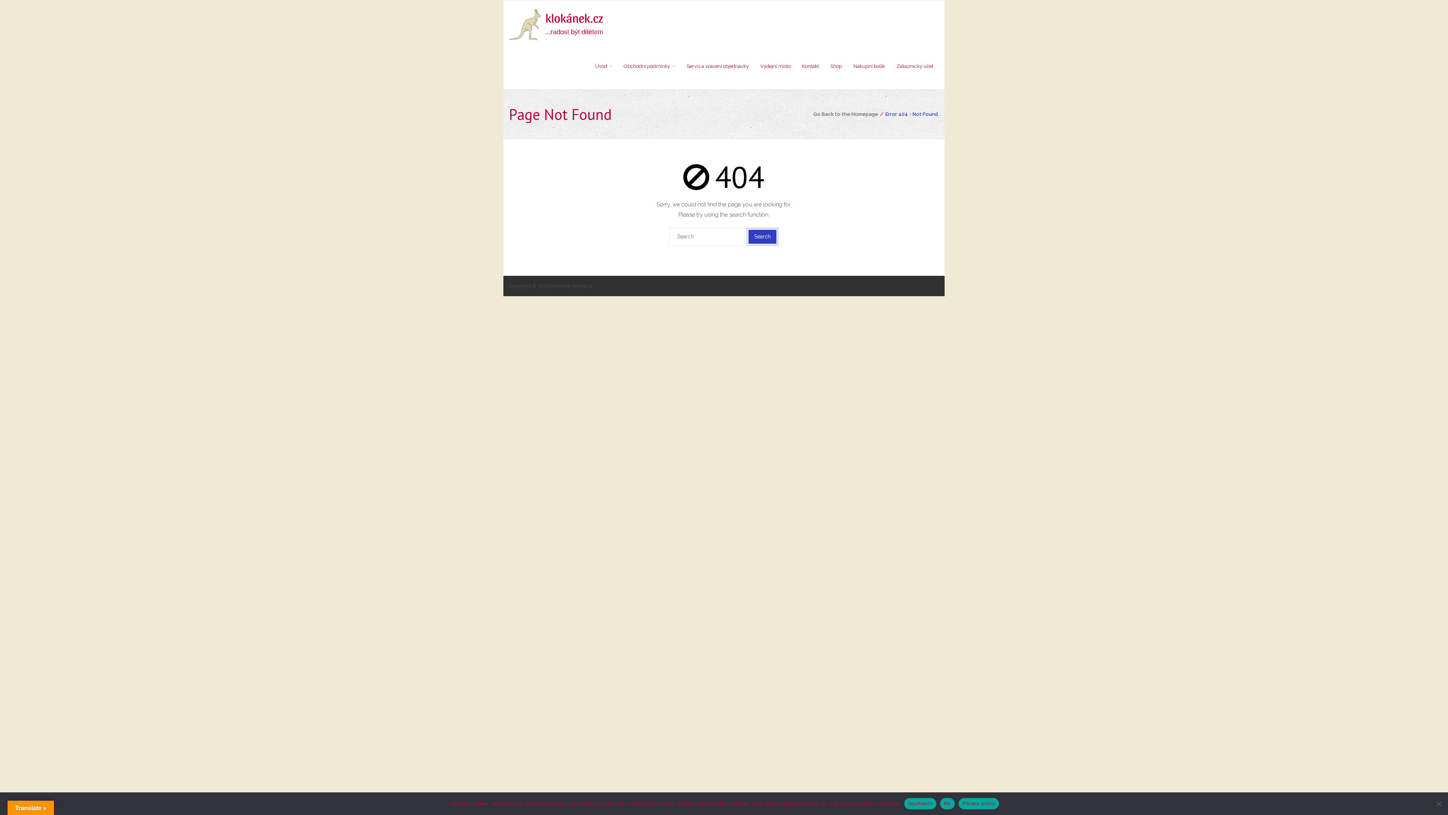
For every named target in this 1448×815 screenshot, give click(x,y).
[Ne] (1438, 803)
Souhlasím (920, 803)
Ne (947, 803)
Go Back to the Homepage (845, 114)
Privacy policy (979, 803)
